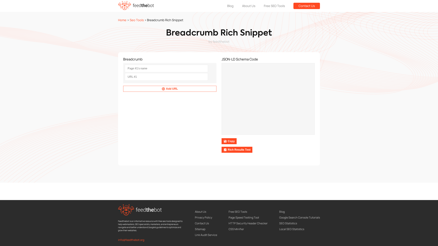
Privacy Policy (203, 217)
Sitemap (200, 229)
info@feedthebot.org (131, 240)
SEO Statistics (288, 223)
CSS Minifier (236, 229)
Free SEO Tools (274, 6)
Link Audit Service (206, 235)
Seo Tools (137, 20)
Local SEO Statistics (291, 229)
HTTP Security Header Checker (248, 223)
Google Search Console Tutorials (299, 217)
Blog (230, 6)
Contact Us (307, 6)
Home (122, 20)
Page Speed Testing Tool (244, 217)
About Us (248, 6)
